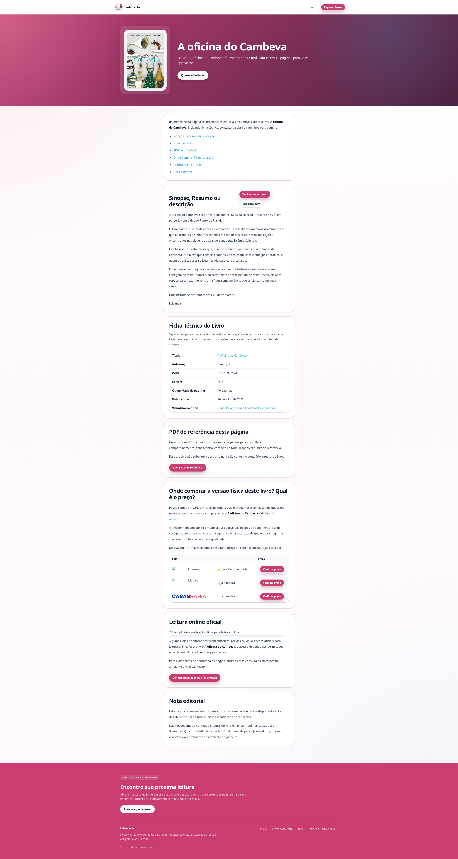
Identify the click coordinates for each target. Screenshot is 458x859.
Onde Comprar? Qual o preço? (194, 157)
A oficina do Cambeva (232, 355)
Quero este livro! (193, 75)
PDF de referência (185, 150)
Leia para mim (251, 203)
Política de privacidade (322, 829)
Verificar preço (272, 569)
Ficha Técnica (182, 143)
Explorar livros (333, 7)
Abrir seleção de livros (137, 809)
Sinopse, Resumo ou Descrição (194, 136)
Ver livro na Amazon (254, 194)
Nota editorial (182, 172)
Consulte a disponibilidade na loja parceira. (247, 408)
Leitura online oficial (187, 165)
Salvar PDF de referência (188, 467)
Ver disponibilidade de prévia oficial (195, 677)
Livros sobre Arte (282, 829)
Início (313, 7)
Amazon (174, 519)
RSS (300, 829)
